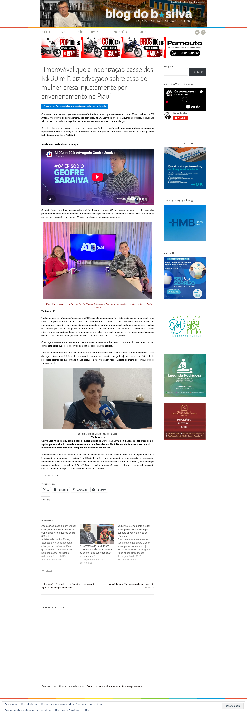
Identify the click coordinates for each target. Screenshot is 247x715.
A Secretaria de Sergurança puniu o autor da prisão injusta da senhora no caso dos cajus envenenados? (96, 551)
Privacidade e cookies (79, 710)
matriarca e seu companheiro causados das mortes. (84, 447)
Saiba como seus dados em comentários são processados (115, 686)
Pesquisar (168, 66)
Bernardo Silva (63, 106)
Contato (141, 32)
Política (45, 32)
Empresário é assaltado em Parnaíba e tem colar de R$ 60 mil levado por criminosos (68, 585)
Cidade (62, 32)
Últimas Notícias (119, 32)
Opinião (79, 32)
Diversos (96, 32)
